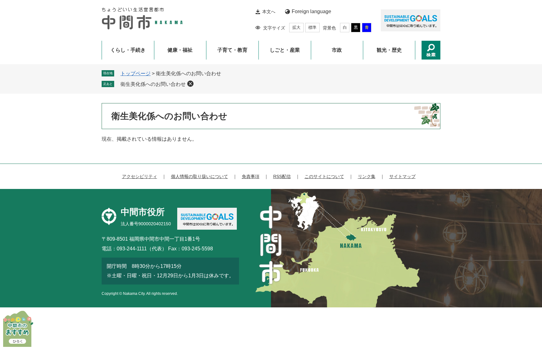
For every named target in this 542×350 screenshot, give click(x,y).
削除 (190, 84)
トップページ (135, 73)
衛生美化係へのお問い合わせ (153, 84)
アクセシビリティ (139, 176)
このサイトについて (324, 176)
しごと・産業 (285, 50)
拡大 (296, 27)
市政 (337, 50)
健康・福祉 (180, 50)
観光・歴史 (389, 50)
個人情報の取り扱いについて (199, 176)
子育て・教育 (232, 50)
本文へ (268, 11)
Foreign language (311, 11)
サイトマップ (402, 176)
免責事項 (250, 176)
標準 (312, 27)
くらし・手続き (128, 50)
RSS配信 (282, 176)
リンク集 (366, 176)
